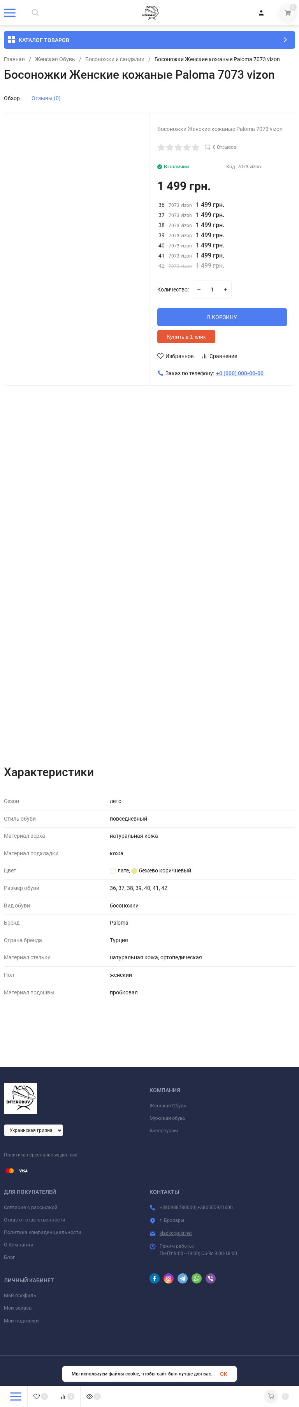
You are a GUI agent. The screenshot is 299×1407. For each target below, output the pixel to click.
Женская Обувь (55, 59)
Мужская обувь (167, 1118)
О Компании (18, 1245)
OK (223, 1374)
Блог (9, 1257)
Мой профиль (20, 1295)
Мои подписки (21, 1321)
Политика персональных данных (40, 1155)
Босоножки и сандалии (114, 59)
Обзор (12, 98)
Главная (14, 59)
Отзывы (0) (46, 98)
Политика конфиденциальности (42, 1232)
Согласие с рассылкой (31, 1207)
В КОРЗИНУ (222, 317)
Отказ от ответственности (34, 1220)
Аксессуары (164, 1130)
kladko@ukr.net (176, 1233)
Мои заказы (18, 1308)
